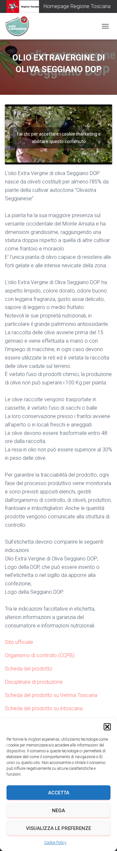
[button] (107, 727)
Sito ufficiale (19, 642)
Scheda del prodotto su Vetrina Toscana (51, 695)
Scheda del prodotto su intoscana (44, 708)
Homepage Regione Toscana (77, 6)
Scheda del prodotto (28, 669)
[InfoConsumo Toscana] (19, 26)
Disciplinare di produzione (34, 682)
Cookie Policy (55, 842)
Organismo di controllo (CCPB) (39, 655)
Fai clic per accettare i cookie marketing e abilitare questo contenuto (59, 137)
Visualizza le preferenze (58, 828)
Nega (58, 810)
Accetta (58, 793)
